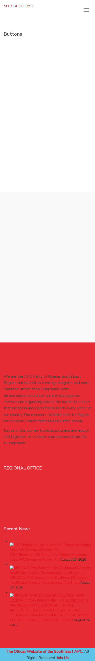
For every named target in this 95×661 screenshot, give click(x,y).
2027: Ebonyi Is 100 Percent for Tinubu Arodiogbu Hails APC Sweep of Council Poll (48, 557)
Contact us (43, 223)
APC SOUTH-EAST (19, 6)
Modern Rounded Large (43, 73)
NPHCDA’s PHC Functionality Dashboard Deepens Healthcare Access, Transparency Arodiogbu (48, 580)
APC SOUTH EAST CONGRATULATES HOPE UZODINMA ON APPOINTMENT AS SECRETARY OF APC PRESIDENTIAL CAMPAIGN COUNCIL (50, 615)
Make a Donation (43, 147)
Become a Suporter (44, 241)
